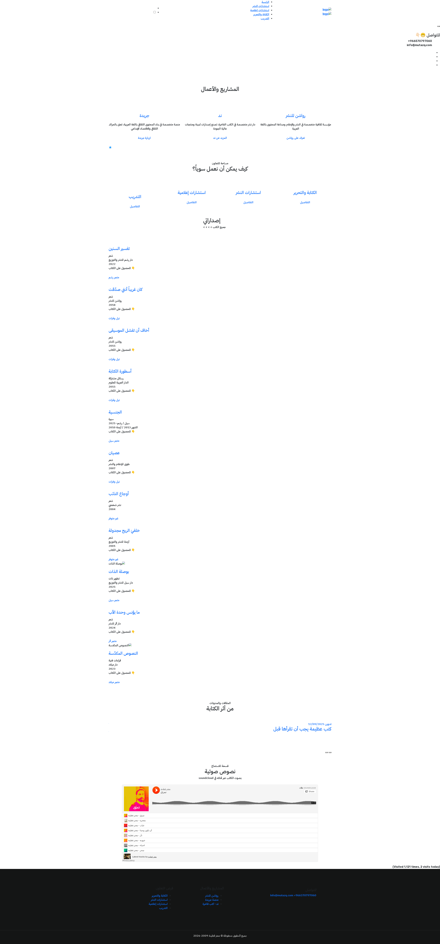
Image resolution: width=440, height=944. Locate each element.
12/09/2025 (316, 724)
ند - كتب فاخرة (210, 904)
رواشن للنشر (295, 116)
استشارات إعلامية (259, 10)
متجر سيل (114, 441)
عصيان (114, 453)
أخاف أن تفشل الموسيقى (129, 330)
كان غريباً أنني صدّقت (125, 289)
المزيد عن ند (220, 138)
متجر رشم (114, 277)
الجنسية (115, 412)
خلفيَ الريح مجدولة (124, 530)
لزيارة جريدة (144, 138)
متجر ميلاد (114, 682)
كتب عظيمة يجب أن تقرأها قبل (302, 729)
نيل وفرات (114, 318)
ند (220, 116)
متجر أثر (113, 641)
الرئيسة (265, 2)
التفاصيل (305, 202)
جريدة (144, 116)
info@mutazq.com (281, 895)
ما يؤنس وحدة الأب (124, 612)
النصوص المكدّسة (123, 653)
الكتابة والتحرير (261, 14)
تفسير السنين (119, 248)
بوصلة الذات (119, 571)
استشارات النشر (260, 6)
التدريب (265, 18)
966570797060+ (305, 895)
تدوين (328, 724)
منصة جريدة (211, 900)
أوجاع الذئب (119, 494)
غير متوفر (113, 518)
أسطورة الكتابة (120, 371)
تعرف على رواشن (296, 138)
